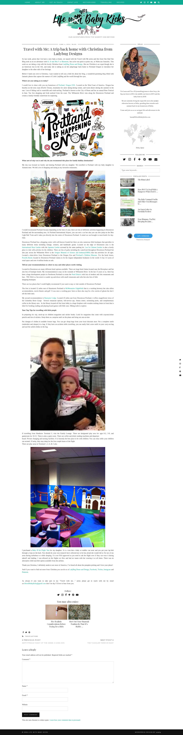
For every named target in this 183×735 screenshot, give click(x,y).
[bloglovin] (139, 159)
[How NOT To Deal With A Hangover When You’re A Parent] (127, 192)
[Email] (155, 2)
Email (25, 695)
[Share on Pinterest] (29, 632)
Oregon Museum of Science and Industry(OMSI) (73, 253)
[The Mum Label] (127, 183)
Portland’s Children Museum (86, 255)
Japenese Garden (54, 247)
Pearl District (76, 274)
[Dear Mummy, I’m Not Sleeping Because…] (127, 222)
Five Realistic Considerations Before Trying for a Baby (56, 624)
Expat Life (73, 2)
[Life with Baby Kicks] (91, 17)
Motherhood (89, 2)
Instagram (107, 569)
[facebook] (148, 2)
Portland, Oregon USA (67, 85)
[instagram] (145, 2)
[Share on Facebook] (23, 632)
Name (25, 686)
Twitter (100, 569)
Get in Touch (56, 2)
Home (27, 2)
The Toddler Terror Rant (100, 641)
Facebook (93, 569)
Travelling (106, 2)
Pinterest (25, 572)
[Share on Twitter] (26, 632)
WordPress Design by (148, 732)
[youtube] (151, 2)
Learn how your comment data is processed (65, 720)
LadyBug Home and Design (72, 64)
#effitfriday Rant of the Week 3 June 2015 (43, 641)
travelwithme (31, 636)
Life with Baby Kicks (38, 732)
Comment (26, 659)
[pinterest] (144, 159)
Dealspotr (147, 240)
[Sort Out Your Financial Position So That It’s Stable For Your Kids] (79, 612)
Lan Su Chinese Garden (93, 247)
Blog (74, 44)
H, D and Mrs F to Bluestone (57, 62)
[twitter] (141, 2)
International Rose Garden (31, 247)
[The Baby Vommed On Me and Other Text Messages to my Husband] (127, 202)
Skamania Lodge (50, 298)
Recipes (120, 2)
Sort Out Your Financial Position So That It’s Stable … (79, 624)
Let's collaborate (143, 236)
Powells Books (27, 258)
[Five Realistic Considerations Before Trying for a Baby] (56, 612)
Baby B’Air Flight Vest (40, 550)
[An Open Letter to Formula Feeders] (127, 212)
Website (25, 705)
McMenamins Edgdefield (74, 288)
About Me (40, 2)
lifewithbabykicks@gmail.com (35, 583)
